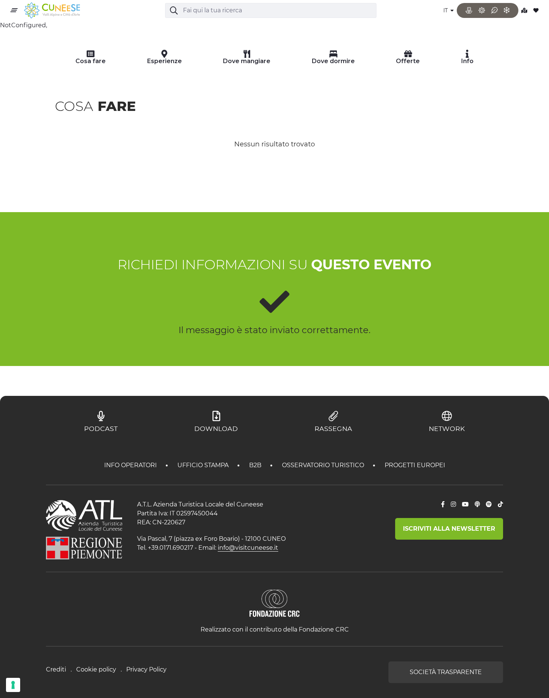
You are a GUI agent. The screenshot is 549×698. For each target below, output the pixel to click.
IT (446, 10)
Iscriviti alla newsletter (449, 528)
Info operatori (131, 465)
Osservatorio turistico (324, 465)
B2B (256, 465)
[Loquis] (477, 504)
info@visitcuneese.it (248, 547)
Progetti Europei (415, 465)
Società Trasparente (446, 672)
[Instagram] (453, 504)
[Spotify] (489, 504)
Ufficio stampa (203, 465)
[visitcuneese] (52, 10)
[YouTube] (465, 504)
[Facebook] (443, 504)
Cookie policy (96, 669)
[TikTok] (500, 504)
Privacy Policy (146, 669)
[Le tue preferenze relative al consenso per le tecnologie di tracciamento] (13, 685)
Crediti (56, 669)
